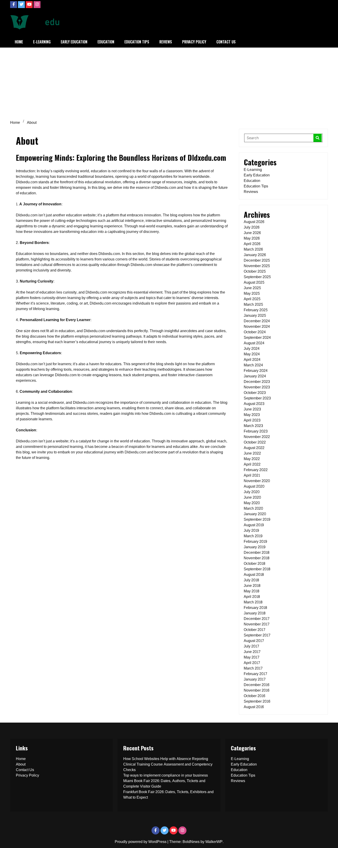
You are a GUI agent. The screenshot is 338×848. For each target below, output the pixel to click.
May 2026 (252, 238)
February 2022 (256, 469)
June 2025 (252, 288)
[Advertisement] (169, 82)
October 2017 (254, 629)
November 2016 (256, 690)
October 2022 (255, 442)
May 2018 (251, 591)
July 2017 (251, 646)
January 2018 (254, 613)
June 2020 (252, 497)
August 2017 (254, 640)
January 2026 (255, 255)
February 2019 (255, 541)
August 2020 (254, 486)
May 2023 (252, 414)
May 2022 (252, 458)
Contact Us (226, 42)
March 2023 (253, 425)
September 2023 (257, 398)
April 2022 (252, 464)
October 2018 (254, 563)
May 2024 (252, 354)
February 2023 (256, 431)
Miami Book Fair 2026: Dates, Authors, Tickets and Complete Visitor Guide (164, 783)
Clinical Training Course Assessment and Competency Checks (167, 767)
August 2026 (254, 221)
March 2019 (253, 536)
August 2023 (254, 403)
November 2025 (257, 266)
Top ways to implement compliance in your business (165, 775)
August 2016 (254, 707)
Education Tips (136, 42)
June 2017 (252, 651)
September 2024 (257, 337)
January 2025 (255, 315)
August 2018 (254, 574)
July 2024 (252, 348)
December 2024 (257, 321)
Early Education (74, 42)
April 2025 (252, 299)
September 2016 (257, 701)
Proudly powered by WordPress (141, 841)
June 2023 (252, 409)
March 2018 (253, 602)
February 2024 (256, 370)
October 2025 (255, 271)
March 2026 (253, 249)
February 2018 (255, 607)
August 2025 (254, 282)
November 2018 (256, 558)
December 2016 (256, 684)
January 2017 (255, 679)
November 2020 (257, 481)
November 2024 (257, 326)
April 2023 (252, 420)
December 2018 (256, 552)
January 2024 (255, 376)
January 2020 (255, 514)
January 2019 (254, 547)
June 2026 (252, 232)
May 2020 (252, 503)
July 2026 (251, 227)
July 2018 (251, 580)
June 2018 (252, 585)
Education (105, 42)
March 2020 (253, 508)
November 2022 (257, 436)
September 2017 (257, 635)
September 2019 (257, 519)
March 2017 (253, 668)
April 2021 (252, 475)
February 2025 (256, 310)
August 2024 (254, 343)
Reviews (165, 42)
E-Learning (42, 42)
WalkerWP (214, 841)
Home (19, 42)
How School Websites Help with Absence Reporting (165, 758)
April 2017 (252, 662)
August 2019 (254, 525)
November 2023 (257, 387)
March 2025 (253, 304)
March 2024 (253, 365)
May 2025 (252, 293)
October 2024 (255, 332)
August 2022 (254, 447)
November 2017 (256, 624)
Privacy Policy (194, 42)
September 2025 (257, 277)
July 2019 (251, 530)
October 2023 (255, 392)
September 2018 (257, 569)
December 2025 (257, 260)
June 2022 (252, 453)
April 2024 (252, 359)
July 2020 (252, 492)
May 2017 (251, 657)
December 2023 (257, 381)
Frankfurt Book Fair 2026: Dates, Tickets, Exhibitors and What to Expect (168, 795)
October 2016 (254, 696)
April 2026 (252, 243)
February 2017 (255, 673)
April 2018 (252, 596)
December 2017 (256, 618)
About (21, 764)
